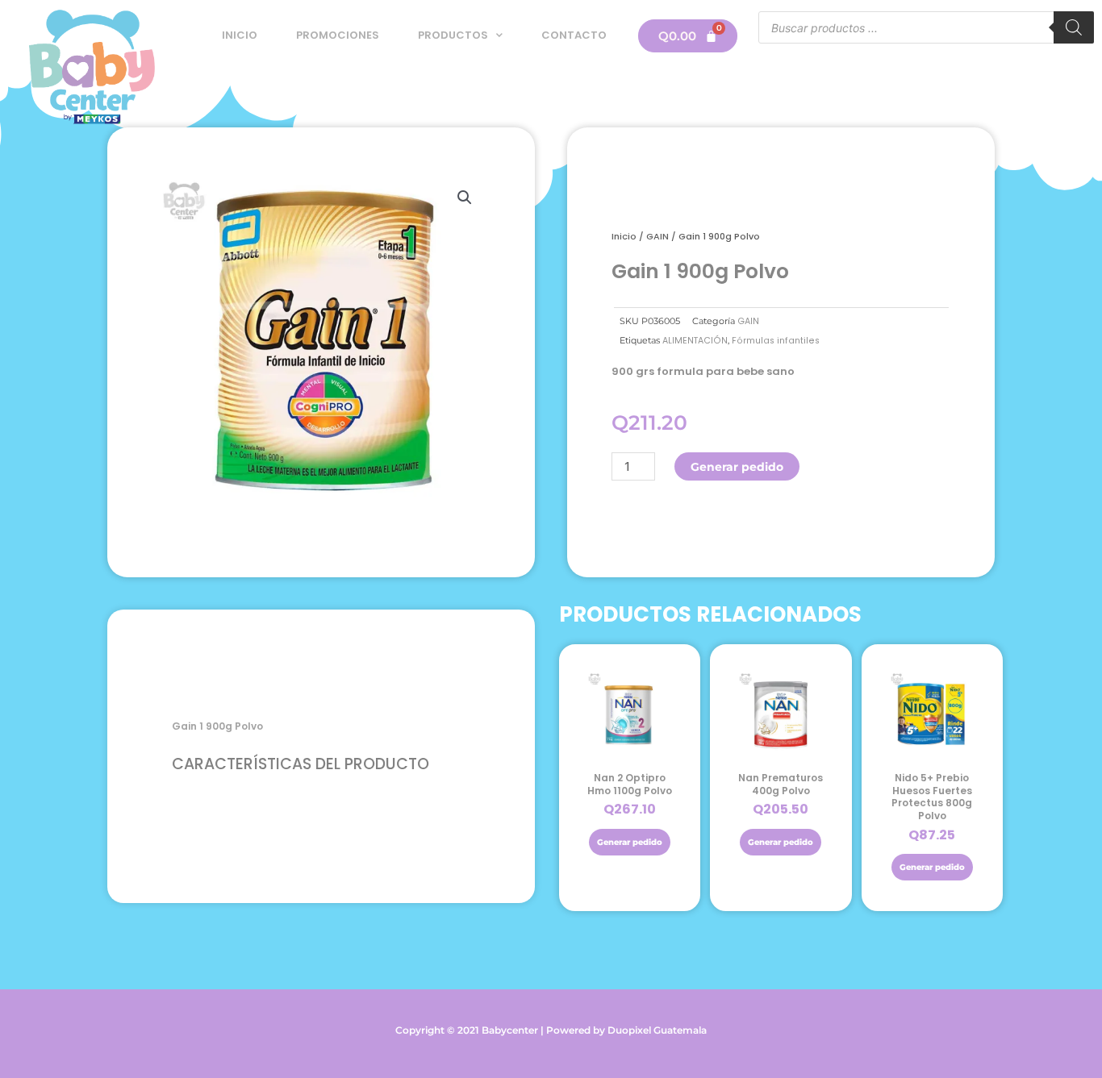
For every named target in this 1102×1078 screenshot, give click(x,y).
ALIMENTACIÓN (695, 341)
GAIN (657, 236)
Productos (453, 35)
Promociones (337, 35)
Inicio (624, 236)
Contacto (574, 35)
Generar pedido (737, 467)
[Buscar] (1074, 27)
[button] (464, 197)
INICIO (239, 35)
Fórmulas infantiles (776, 341)
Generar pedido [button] (629, 842)
